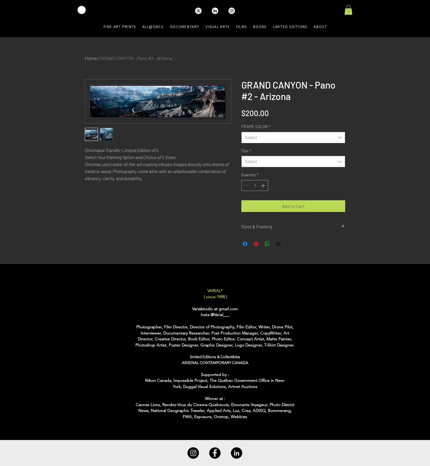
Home (91, 58)
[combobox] (293, 137)
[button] (348, 10)
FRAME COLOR (256, 126)
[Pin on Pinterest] (256, 243)
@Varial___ (220, 314)
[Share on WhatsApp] (267, 243)
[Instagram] (193, 453)
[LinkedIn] (236, 453)
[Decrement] (246, 185)
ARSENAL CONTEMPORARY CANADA (215, 362)
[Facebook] (215, 453)
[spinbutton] (255, 185)
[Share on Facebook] (245, 243)
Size (246, 150)
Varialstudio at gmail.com (215, 308)
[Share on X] (278, 243)
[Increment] (263, 185)
